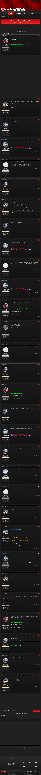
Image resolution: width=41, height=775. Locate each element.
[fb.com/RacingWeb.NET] (24, 762)
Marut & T (6, 475)
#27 (38, 613)
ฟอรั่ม (11, 13)
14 (3, 608)
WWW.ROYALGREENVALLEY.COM (16, 311)
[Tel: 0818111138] (30, 766)
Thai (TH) (3, 771)
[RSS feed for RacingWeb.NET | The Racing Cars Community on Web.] (39, 770)
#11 (38, 280)
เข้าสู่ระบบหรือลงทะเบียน (34, 0)
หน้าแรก (4, 13)
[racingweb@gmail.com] (36, 766)
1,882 (4, 194)
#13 (38, 321)
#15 (38, 364)
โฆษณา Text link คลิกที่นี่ (11, 764)
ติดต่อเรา (28, 771)
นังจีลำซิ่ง (5, 535)
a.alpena (5, 128)
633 (3, 154)
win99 (23, 22)
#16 (38, 384)
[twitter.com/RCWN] (30, 762)
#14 (38, 344)
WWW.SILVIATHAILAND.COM (15, 49)
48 (7, 337)
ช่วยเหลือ (31, 771)
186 (3, 481)
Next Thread (24, 31)
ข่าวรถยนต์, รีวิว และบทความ (11, 763)
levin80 (5, 168)
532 (3, 541)
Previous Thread (18, 31)
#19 (38, 446)
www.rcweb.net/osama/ (19, 148)
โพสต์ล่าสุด (8, 16)
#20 (38, 466)
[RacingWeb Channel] (36, 762)
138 (3, 174)
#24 (38, 553)
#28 (38, 635)
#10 (38, 260)
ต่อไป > (13, 33)
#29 (38, 655)
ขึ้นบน (37, 771)
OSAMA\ (17, 22)
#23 (38, 526)
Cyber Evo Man (6, 148)
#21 (38, 486)
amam (6, 602)
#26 (38, 593)
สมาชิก (32, 13)
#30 (38, 675)
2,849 (4, 113)
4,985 (4, 337)
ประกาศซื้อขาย (18, 13)
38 (7, 50)
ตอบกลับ (37, 52)
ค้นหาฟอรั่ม (3, 16)
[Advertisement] (20, 63)
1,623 (4, 50)
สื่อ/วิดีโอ (25, 13)
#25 (38, 573)
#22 (38, 506)
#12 (38, 300)
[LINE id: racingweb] (24, 766)
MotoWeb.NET (11, 762)
